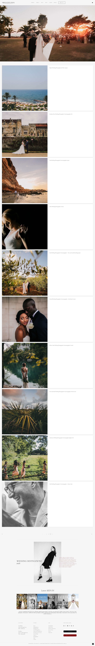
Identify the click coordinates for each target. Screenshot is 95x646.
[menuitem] (33, 2)
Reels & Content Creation (37, 632)
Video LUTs (50, 632)
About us (34, 635)
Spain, (74, 561)
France (62, 560)
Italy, (71, 560)
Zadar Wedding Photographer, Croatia (56, 206)
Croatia (63, 559)
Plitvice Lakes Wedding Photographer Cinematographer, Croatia (61, 345)
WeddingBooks (35, 636)
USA (61, 558)
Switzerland (64, 558)
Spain (66, 559)
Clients (50, 2)
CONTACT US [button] (70, 631)
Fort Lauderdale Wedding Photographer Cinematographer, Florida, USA (62, 391)
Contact (34, 639)
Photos (32, 2)
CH (61, 559)
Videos (37, 2)
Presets (49, 631)
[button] (25, 88)
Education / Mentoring (51, 628)
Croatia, (68, 558)
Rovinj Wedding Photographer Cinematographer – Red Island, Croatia (62, 299)
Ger (64, 560)
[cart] (92, 2)
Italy (70, 558)
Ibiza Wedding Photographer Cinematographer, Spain (59, 160)
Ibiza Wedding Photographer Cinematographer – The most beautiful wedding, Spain (65, 252)
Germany (71, 561)
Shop (46, 2)
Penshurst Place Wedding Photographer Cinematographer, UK (60, 114)
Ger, (69, 559)
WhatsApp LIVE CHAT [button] (71, 635)
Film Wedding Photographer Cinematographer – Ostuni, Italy (60, 484)
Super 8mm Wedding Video (37, 631)
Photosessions (50, 627)
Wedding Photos (35, 627)
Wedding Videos (35, 628)
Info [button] (42, 2)
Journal (55, 2)
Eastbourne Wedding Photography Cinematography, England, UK (61, 437)
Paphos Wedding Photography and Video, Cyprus (58, 67)
